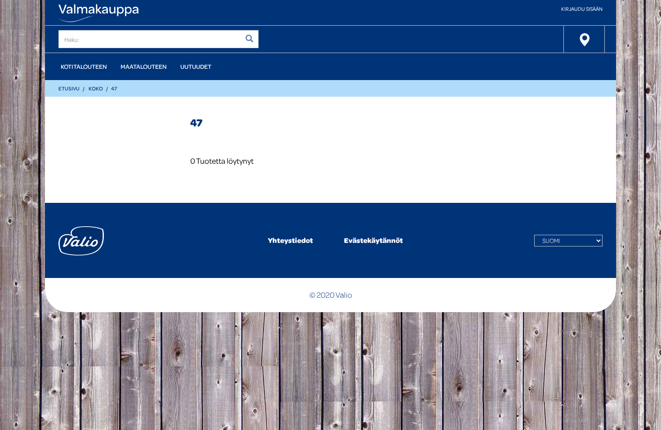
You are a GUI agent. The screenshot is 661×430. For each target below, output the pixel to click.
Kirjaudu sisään (582, 9)
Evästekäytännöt (373, 240)
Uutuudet (195, 66)
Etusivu (69, 88)
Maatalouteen (144, 66)
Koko (96, 88)
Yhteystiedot (290, 240)
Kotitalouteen (84, 66)
